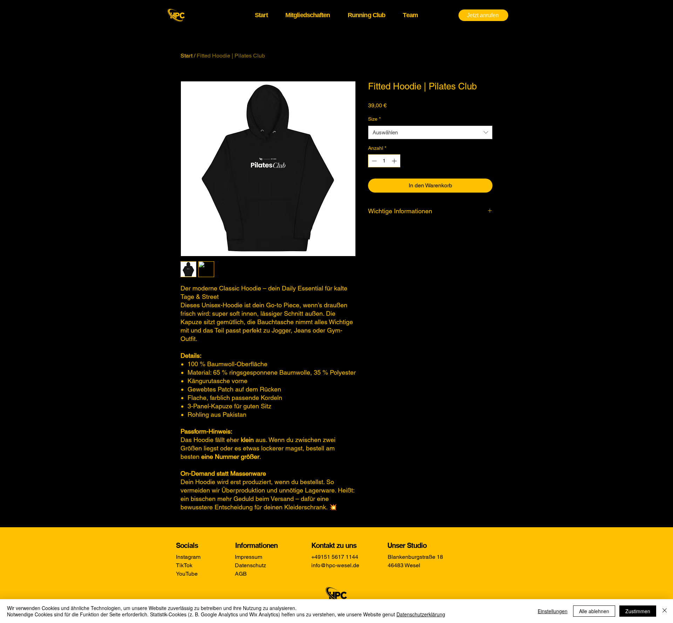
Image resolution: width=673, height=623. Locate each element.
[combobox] (430, 132)
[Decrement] (373, 161)
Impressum (248, 557)
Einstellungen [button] (552, 611)
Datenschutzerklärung (420, 614)
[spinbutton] (384, 161)
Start (186, 55)
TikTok (184, 565)
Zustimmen (637, 611)
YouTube (187, 573)
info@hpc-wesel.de (335, 565)
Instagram (188, 557)
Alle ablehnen (594, 611)
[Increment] (394, 161)
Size (374, 119)
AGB (241, 573)
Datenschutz (250, 565)
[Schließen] (664, 611)
